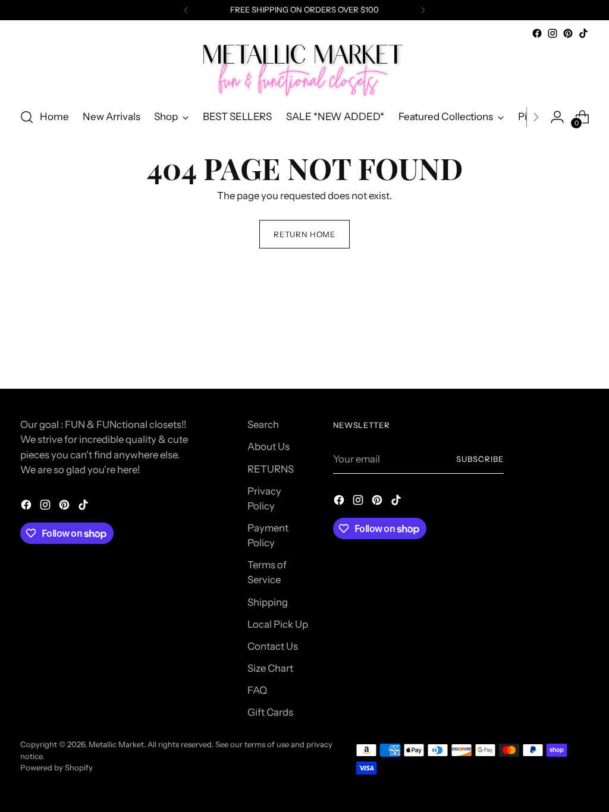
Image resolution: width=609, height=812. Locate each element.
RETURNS (270, 469)
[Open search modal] (27, 117)
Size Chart (270, 668)
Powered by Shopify (56, 767)
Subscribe (480, 459)
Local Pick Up (277, 624)
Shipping (267, 602)
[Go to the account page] (557, 117)
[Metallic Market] (304, 69)
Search (263, 424)
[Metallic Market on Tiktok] (583, 33)
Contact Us (272, 646)
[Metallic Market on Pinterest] (568, 33)
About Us (268, 446)
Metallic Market (116, 744)
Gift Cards (270, 712)
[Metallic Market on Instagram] (552, 33)
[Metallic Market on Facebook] (537, 33)
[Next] (423, 10)
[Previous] (186, 10)
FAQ (257, 690)
